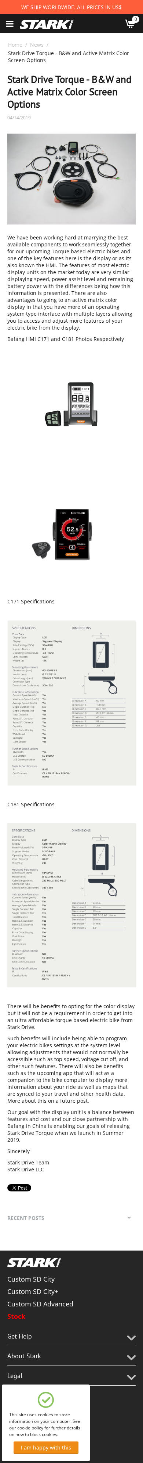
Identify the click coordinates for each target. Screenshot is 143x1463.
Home (15, 44)
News (37, 44)
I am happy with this (46, 1447)
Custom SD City (31, 1279)
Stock (16, 1316)
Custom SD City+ (32, 1291)
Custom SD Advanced (40, 1303)
